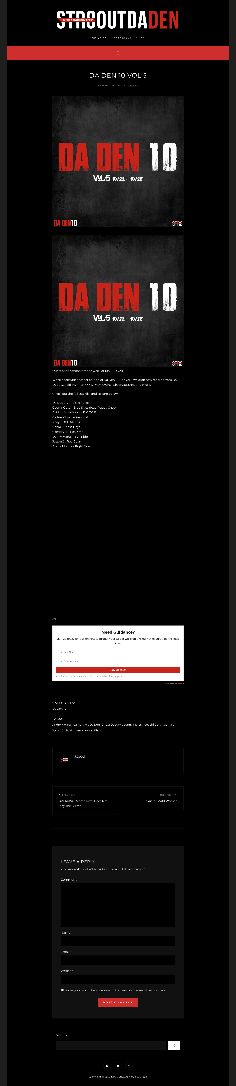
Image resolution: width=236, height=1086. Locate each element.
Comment (70, 880)
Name (66, 933)
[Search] (174, 1045)
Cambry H (80, 724)
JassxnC (58, 730)
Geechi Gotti (152, 724)
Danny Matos (132, 724)
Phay (97, 730)
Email (66, 952)
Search (61, 1035)
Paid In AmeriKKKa (79, 730)
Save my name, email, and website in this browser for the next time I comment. (116, 990)
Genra (168, 724)
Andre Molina (61, 724)
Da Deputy (113, 724)
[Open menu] (118, 53)
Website (67, 971)
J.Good (133, 85)
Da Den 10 (59, 708)
